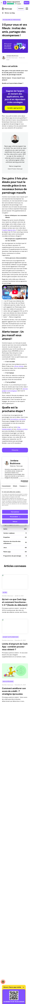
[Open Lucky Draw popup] (3, 981)
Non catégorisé (8, 681)
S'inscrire (15, 450)
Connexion (20, 8)
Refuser (15, 521)
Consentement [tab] (6, 486)
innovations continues (18, 419)
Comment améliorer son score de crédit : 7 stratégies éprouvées (14, 691)
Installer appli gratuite (15, 108)
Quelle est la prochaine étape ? (12, 83)
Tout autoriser (15, 511)
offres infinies (19, 366)
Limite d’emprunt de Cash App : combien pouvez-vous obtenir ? (15, 647)
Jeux (5, 547)
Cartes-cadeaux (9, 533)
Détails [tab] (15, 486)
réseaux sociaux (22, 429)
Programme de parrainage (11, 20)
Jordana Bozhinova (12, 56)
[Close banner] (1, 2)
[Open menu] (27, 8)
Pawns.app (7, 552)
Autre (5, 529)
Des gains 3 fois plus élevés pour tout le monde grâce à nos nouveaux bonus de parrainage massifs (15, 72)
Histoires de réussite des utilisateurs (12, 542)
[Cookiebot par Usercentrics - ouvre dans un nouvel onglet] (21, 481)
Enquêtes (6, 537)
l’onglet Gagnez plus (9, 230)
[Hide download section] (23, 987)
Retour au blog (10, 13)
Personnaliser (14, 516)
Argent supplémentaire (10, 637)
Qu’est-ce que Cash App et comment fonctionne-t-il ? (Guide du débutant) (14, 602)
